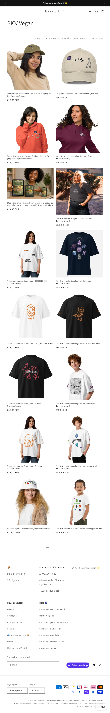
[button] (6, 11)
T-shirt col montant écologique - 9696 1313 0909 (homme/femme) (27, 282)
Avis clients (12, 641)
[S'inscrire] (55, 665)
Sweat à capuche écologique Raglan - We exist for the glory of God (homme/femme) (30, 157)
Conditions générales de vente (53, 622)
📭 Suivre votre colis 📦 (18, 635)
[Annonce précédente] (5, 3)
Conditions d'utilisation (50, 628)
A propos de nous (15, 622)
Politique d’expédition (69, 703)
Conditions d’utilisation (49, 703)
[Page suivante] (63, 545)
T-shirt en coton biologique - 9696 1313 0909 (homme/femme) (74, 220)
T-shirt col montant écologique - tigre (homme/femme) (79, 343)
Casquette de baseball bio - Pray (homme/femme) (77, 94)
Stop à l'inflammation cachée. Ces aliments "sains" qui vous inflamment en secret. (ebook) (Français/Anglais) (30, 204)
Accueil (10, 609)
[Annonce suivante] (104, 3)
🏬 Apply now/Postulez (18, 648)
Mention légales (46, 615)
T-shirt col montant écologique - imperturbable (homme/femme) (75, 404)
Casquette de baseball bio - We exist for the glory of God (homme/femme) (29, 95)
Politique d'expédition (49, 635)
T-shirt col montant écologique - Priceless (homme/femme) (73, 282)
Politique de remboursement (52, 641)
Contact (10, 628)
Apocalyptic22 (39, 701)
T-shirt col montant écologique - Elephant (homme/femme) (25, 467)
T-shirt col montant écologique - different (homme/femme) (24, 404)
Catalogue (12, 615)
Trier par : (39, 38)
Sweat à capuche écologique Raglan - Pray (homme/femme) (74, 157)
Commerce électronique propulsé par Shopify (62, 701)
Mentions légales (83, 706)
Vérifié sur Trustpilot (85, 567)
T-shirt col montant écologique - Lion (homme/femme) (30, 343)
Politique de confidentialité (52, 609)
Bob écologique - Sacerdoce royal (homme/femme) (29, 528)
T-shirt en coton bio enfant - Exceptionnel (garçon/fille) (79, 528)
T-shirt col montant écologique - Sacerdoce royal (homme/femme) (76, 467)
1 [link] (47, 545)
